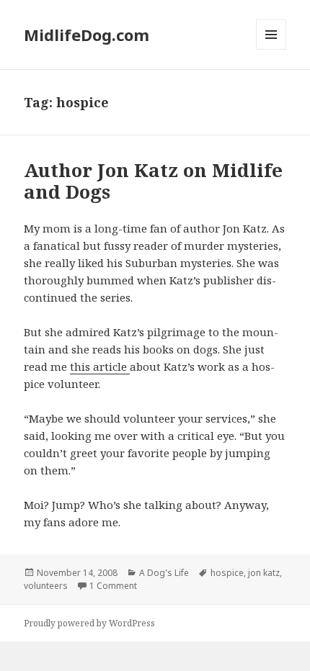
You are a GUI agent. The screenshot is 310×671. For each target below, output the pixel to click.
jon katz (264, 573)
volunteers (46, 586)
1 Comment (113, 586)
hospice (227, 573)
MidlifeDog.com (86, 34)
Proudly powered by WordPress (89, 623)
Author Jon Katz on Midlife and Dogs (153, 180)
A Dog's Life (164, 573)
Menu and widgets (271, 49)
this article (100, 366)
